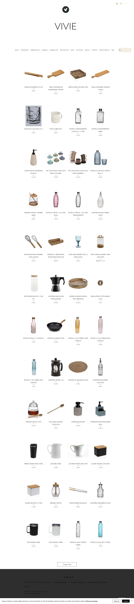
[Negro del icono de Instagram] (70, 577)
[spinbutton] (33, 97)
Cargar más (67, 564)
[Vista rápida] (33, 74)
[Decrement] (25, 97)
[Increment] (42, 97)
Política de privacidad (91, 601)
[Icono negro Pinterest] (72, 577)
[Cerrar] (132, 601)
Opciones (116, 601)
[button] (117, 3)
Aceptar (126, 601)
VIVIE (66, 26)
